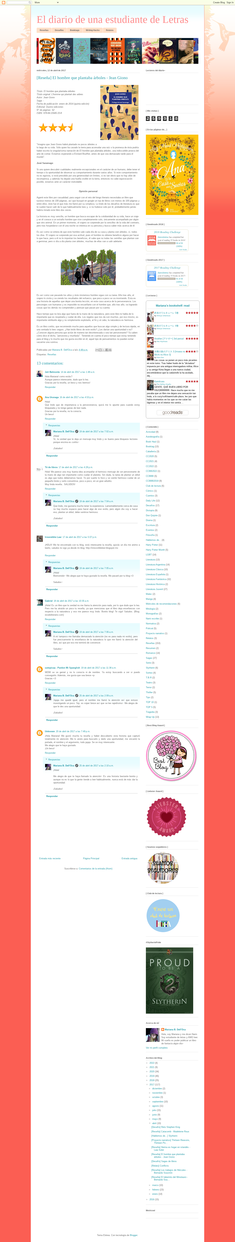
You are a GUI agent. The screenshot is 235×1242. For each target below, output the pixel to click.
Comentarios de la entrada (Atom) (95, 868)
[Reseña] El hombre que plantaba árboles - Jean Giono (168, 1155)
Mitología (150, 609)
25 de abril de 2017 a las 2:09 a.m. (96, 695)
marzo (155, 1185)
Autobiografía (152, 436)
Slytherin (150, 667)
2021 (152, 1067)
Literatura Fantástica (156, 579)
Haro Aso (160, 357)
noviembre (157, 1093)
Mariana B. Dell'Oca (63, 431)
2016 (152, 1199)
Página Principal (91, 858)
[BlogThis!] (100, 350)
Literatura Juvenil (154, 589)
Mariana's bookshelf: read (173, 305)
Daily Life (150, 500)
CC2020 (150, 456)
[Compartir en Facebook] (107, 350)
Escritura (150, 525)
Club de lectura (153, 486)
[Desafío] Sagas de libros (164, 1161)
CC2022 (150, 466)
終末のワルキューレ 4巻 (166, 325)
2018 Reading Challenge (167, 232)
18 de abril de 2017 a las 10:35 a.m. (71, 601)
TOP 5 (149, 707)
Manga (149, 599)
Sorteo (149, 672)
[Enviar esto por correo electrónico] (97, 350)
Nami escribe (152, 618)
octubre (156, 1097)
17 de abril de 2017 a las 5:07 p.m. (80, 537)
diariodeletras (163, 237)
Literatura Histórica (155, 584)
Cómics (149, 491)
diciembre (157, 1088)
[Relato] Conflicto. (160, 1165)
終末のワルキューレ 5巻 (166, 313)
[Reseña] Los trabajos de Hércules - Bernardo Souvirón (169, 1171)
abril (154, 1123)
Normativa (151, 623)
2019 (152, 1076)
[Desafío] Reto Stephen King (165, 1127)
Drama (149, 520)
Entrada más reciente (50, 858)
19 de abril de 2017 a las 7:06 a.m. (96, 632)
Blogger (133, 1235)
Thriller (149, 692)
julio (154, 1110)
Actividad (150, 432)
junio (155, 1114)
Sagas (149, 658)
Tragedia (150, 712)
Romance (150, 653)
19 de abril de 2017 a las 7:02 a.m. (96, 431)
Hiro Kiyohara (162, 341)
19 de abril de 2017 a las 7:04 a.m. (96, 501)
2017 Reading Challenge (167, 267)
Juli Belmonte (52, 372)
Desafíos (150, 505)
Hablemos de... (153, 540)
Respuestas (54, 425)
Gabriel (49, 601)
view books (183, 249)
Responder (50, 387)
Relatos (149, 638)
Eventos (150, 530)
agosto (156, 1106)
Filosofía (150, 535)
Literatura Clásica (154, 569)
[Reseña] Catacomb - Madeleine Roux (170, 1131)
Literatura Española (155, 574)
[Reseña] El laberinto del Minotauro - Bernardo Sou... (169, 1178)
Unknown (50, 731)
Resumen (150, 648)
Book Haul (151, 441)
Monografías (152, 613)
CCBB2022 (151, 471)
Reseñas (51, 354)
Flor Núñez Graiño (164, 384)
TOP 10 (150, 702)
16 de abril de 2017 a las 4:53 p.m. (77, 397)
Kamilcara (159, 381)
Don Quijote (152, 515)
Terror (149, 687)
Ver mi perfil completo (157, 1047)
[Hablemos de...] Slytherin (164, 1136)
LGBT (149, 554)
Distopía (150, 510)
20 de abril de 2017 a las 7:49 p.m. (73, 731)
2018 (152, 1080)
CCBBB (150, 476)
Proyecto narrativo (155, 633)
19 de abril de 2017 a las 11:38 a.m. (98, 667)
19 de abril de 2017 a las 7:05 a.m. (96, 568)
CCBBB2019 (152, 481)
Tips (148, 697)
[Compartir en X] (103, 350)
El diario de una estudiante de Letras (112, 19)
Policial (149, 628)
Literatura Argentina (155, 564)
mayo (155, 1119)
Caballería (151, 451)
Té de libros (51, 467)
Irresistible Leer (53, 537)
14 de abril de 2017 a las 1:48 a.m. (78, 372)
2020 (152, 1071)
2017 (152, 1084)
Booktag (150, 446)
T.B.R (149, 677)
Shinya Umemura (163, 316)
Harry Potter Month (155, 550)
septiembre (158, 1101)
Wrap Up (150, 717)
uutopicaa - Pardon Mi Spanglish (62, 667)
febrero (156, 1189)
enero (155, 1194)
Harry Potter (152, 545)
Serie (148, 662)
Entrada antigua (129, 858)
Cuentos (150, 495)
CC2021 (150, 461)
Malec (149, 594)
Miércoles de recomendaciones (161, 604)
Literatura (150, 559)
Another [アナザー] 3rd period (169, 338)
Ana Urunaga (52, 397)
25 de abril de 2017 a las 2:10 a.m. (96, 765)
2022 (152, 1063)
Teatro (149, 682)
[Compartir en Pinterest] (110, 350)
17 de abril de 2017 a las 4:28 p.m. (76, 467)
